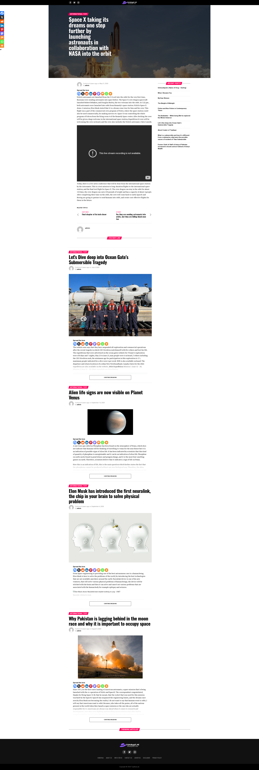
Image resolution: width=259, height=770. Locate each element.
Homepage (101, 758)
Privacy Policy (157, 758)
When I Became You (165, 93)
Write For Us (118, 758)
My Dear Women (163, 98)
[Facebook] (79, 93)
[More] (110, 93)
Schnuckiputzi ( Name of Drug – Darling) (172, 88)
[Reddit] (87, 93)
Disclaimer (146, 758)
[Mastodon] (98, 93)
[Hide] (1, 49)
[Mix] (102, 93)
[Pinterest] (94, 93)
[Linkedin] (90, 93)
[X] (83, 93)
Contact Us (128, 758)
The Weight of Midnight (166, 103)
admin (87, 85)
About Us (109, 758)
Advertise (137, 758)
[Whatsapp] (106, 93)
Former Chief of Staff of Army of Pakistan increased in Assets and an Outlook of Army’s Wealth (174, 147)
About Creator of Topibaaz (167, 130)
